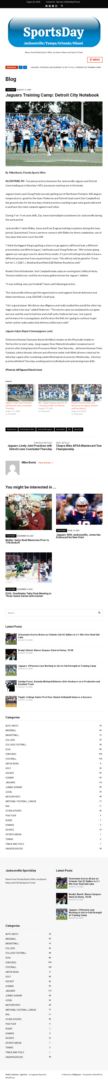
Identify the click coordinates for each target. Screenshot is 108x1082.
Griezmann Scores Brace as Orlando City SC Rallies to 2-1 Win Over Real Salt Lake (84, 881)
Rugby (8, 820)
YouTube (56, 6)
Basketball (12, 735)
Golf (8, 768)
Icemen (9, 777)
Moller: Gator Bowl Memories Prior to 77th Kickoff (27, 541)
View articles (44, 462)
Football (10, 759)
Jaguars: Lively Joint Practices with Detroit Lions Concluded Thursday (18, 405)
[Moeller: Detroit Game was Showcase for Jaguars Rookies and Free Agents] (86, 392)
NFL (69, 429)
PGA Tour (10, 815)
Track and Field (14, 844)
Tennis (9, 839)
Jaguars (11, 90)
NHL (7, 806)
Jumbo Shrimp (13, 787)
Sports (9, 829)
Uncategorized (14, 848)
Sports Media (13, 834)
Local (8, 792)
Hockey (9, 773)
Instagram (53, 6)
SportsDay (78, 429)
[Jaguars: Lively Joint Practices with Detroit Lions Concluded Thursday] (20, 392)
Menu (96, 59)
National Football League (20, 801)
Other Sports (13, 810)
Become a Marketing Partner (68, 2)
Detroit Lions (12, 429)
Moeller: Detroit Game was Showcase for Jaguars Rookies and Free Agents (84, 405)
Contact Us (50, 2)
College (10, 740)
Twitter (50, 6)
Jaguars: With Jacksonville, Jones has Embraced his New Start (78, 536)
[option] (66, 67)
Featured (11, 536)
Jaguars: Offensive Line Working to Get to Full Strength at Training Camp (57, 666)
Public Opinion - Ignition (16, 1074)
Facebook (46, 6)
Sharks (9, 825)
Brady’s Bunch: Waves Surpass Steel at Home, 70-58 (45, 650)
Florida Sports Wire (27, 429)
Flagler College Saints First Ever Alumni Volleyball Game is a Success (55, 697)
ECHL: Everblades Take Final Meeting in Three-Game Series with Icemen (28, 594)
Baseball (10, 730)
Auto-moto (11, 725)
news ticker (60, 429)
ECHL (8, 749)
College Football (15, 744)
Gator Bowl (12, 763)
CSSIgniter (76, 1074)
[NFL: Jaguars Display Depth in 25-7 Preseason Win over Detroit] (53, 392)
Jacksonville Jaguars (45, 429)
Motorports (12, 796)
